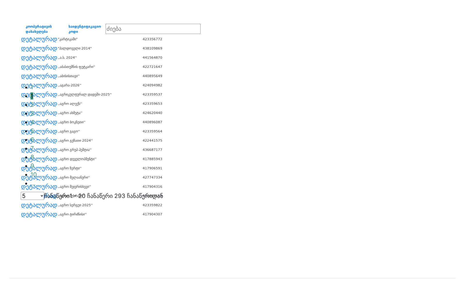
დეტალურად (39, 39)
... (33, 183)
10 (34, 174)
